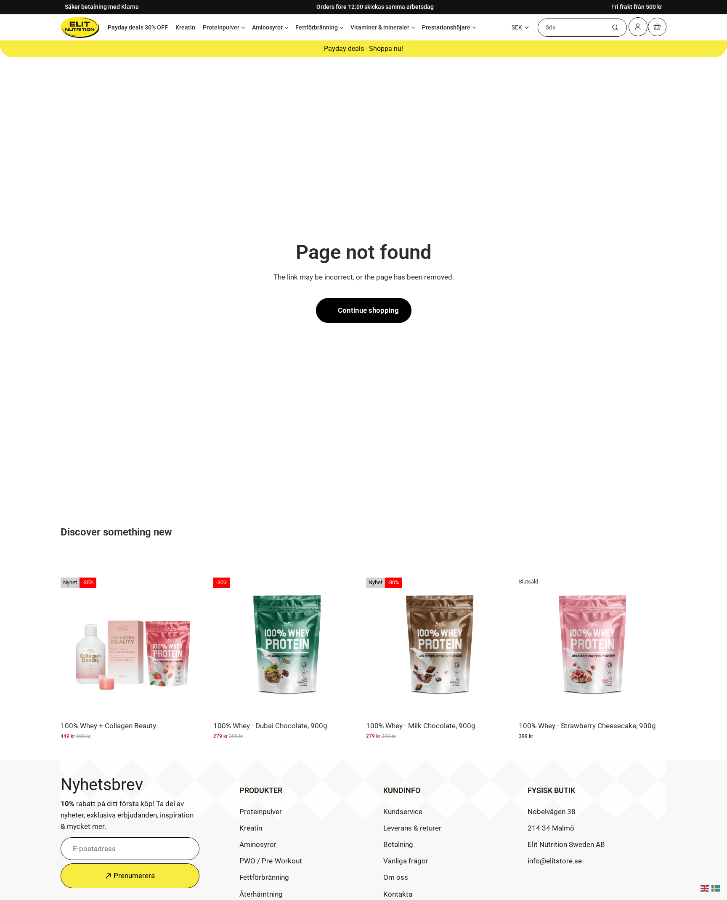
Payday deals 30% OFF (138, 27)
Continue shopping (368, 310)
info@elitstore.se (555, 861)
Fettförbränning (316, 27)
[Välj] (195, 703)
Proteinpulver (221, 27)
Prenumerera (134, 875)
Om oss (395, 877)
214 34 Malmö (551, 828)
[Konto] (638, 26)
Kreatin (185, 27)
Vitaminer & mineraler (379, 27)
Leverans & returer (412, 828)
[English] (705, 888)
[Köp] (348, 703)
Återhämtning (261, 893)
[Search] (615, 27)
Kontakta (397, 893)
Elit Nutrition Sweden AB (566, 844)
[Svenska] (716, 888)
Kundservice (402, 811)
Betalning (398, 844)
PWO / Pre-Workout (270, 861)
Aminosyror (267, 27)
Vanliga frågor (405, 861)
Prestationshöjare (446, 27)
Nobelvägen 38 (552, 811)
